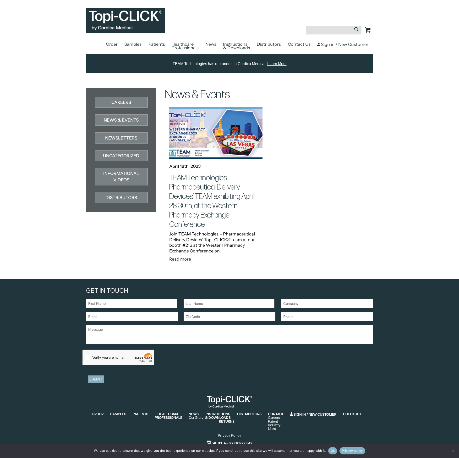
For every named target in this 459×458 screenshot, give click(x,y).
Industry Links (274, 427)
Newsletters (121, 138)
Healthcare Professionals (185, 46)
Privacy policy (352, 450)
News (210, 44)
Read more (180, 259)
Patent (273, 421)
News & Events (121, 120)
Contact (276, 414)
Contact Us (299, 44)
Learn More (277, 64)
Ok (333, 450)
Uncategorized (121, 155)
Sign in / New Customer (344, 44)
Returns (227, 421)
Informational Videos (121, 177)
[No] (453, 450)
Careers (121, 102)
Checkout (352, 414)
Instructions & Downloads (236, 46)
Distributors (269, 44)
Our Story (196, 417)
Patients (156, 44)
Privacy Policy (229, 435)
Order (112, 44)
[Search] (356, 30)
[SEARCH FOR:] (334, 32)
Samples (133, 44)
